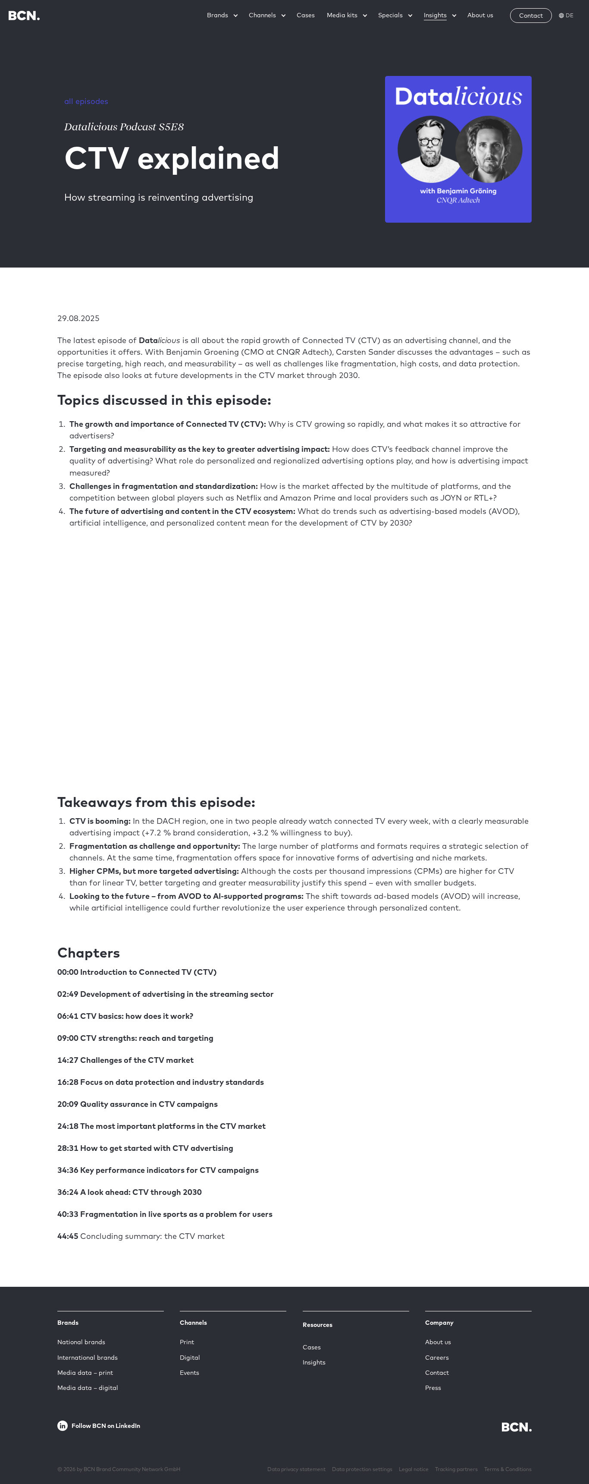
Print (187, 1342)
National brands (81, 1342)
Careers (437, 1357)
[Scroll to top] (568, 1450)
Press (433, 1388)
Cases (312, 1347)
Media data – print (85, 1373)
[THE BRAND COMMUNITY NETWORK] (24, 15)
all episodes (86, 101)
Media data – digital (87, 1388)
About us (438, 1342)
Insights (314, 1362)
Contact (437, 1373)
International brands (87, 1357)
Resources (317, 1325)
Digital (190, 1357)
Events (189, 1373)
